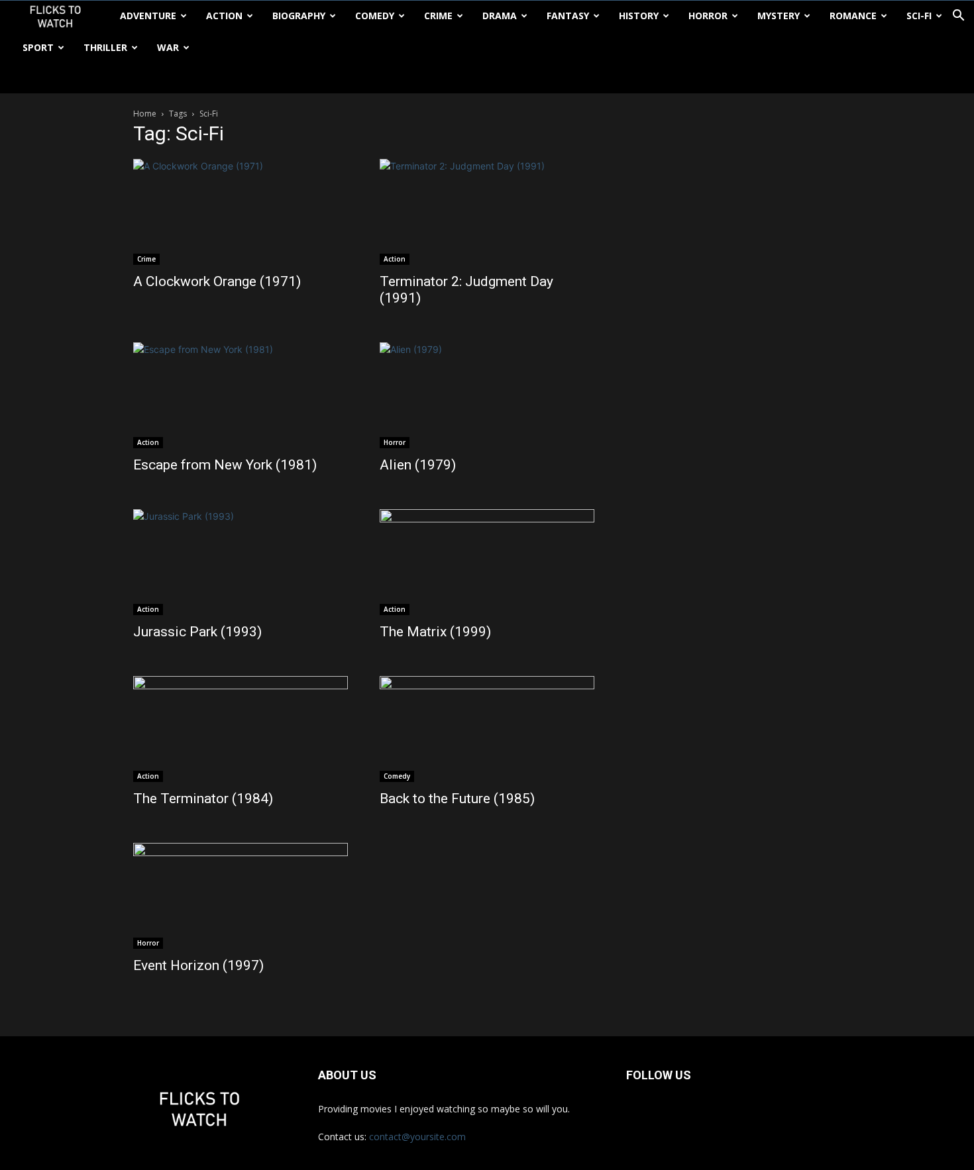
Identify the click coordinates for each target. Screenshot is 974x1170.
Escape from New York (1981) (225, 465)
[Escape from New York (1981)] (240, 395)
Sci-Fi (919, 15)
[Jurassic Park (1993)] (240, 562)
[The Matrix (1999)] (487, 562)
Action (224, 15)
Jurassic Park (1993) (197, 632)
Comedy (374, 15)
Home (144, 113)
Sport (38, 47)
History (639, 15)
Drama (499, 15)
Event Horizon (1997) (198, 965)
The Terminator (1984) (203, 798)
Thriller (105, 47)
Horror (708, 15)
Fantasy (568, 15)
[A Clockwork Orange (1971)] (240, 212)
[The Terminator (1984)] (240, 729)
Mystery (778, 15)
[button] (958, 17)
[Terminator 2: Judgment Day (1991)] (487, 212)
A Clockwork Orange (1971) (217, 281)
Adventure (148, 15)
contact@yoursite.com (417, 1136)
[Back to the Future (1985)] (487, 729)
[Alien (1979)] (487, 395)
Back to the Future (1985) (457, 798)
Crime (438, 15)
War (168, 47)
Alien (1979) (418, 465)
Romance (853, 15)
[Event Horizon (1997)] (240, 896)
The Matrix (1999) (435, 632)
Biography (298, 15)
